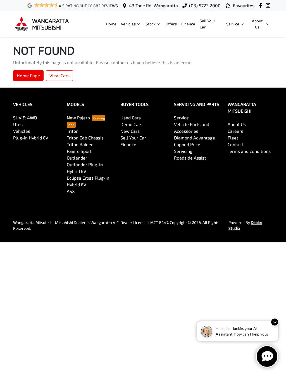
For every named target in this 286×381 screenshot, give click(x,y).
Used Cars (130, 117)
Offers (171, 23)
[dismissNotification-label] (274, 322)
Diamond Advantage (194, 137)
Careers (235, 131)
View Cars (59, 75)
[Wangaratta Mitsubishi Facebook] (261, 5)
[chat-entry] (267, 356)
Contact (235, 144)
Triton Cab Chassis (85, 137)
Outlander (77, 157)
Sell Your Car (207, 23)
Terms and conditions (249, 151)
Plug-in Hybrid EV (30, 137)
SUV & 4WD (25, 117)
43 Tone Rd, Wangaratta (153, 5)
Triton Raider (80, 144)
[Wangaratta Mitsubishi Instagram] (269, 5)
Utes (18, 124)
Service (232, 23)
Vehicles (128, 23)
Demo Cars (131, 124)
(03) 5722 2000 (205, 5)
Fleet (233, 137)
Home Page (28, 75)
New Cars (130, 131)
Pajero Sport (79, 151)
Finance (188, 23)
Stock (151, 23)
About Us (257, 23)
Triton (72, 131)
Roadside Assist (190, 157)
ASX (71, 191)
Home (111, 23)
